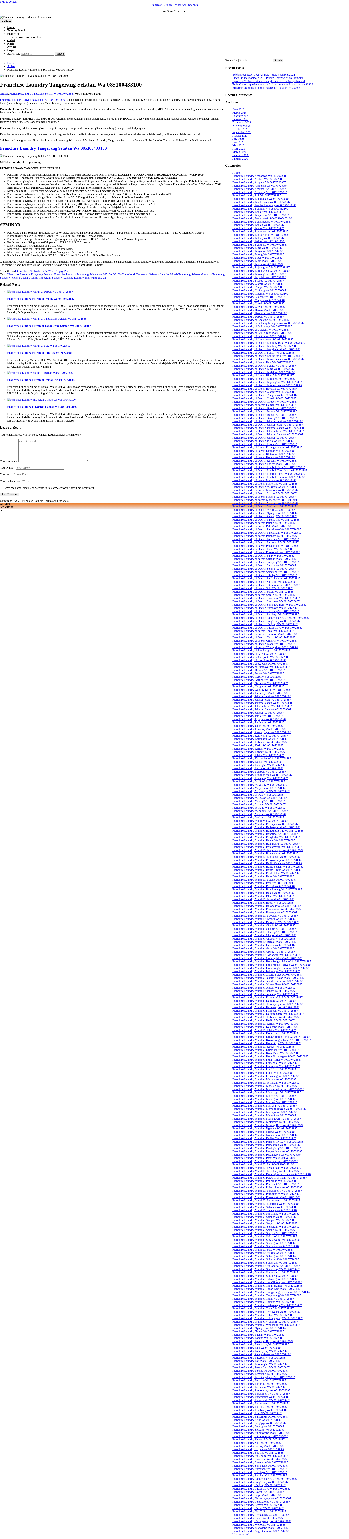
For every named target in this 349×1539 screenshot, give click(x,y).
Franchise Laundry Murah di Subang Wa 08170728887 (264, 1256)
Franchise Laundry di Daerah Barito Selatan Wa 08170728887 (268, 359)
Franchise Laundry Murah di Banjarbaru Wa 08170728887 (266, 843)
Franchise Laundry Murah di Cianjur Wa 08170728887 (264, 928)
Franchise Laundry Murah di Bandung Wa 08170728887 (265, 833)
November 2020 (241, 125)
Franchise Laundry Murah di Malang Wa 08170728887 (264, 1099)
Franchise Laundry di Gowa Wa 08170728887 (259, 653)
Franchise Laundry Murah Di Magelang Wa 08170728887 (266, 1082)
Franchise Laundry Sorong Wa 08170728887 (258, 1446)
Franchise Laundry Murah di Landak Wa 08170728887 (264, 1069)
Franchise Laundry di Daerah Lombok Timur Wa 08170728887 (269, 473)
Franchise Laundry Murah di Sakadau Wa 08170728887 (264, 1207)
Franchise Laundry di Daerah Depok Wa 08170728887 (264, 408)
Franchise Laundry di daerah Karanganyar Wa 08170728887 (267, 447)
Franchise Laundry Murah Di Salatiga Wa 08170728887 (264, 1210)
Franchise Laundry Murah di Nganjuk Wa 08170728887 (264, 1128)
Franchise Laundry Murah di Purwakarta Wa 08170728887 (266, 1197)
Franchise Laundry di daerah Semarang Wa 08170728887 (265, 571)
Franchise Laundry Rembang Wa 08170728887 (259, 1410)
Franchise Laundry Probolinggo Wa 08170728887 (261, 1390)
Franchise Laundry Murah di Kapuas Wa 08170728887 (264, 1000)
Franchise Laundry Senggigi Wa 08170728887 (259, 1423)
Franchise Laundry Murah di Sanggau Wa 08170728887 (264, 1223)
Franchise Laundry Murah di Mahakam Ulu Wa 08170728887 (268, 1089)
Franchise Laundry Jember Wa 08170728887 (258, 722)
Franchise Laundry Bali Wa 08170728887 (256, 195)
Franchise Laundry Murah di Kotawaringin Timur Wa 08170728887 (271, 1040)
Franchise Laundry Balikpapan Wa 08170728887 (260, 198)
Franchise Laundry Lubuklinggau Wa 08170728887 (262, 774)
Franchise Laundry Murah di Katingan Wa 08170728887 (265, 1010)
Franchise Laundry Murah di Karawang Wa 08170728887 (265, 1007)
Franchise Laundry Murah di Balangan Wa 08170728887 (265, 824)
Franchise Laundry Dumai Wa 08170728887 (258, 673)
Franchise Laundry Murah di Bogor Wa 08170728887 (263, 902)
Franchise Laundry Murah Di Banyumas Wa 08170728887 (266, 856)
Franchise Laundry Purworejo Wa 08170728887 (260, 1403)
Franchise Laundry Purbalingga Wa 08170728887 (261, 1393)
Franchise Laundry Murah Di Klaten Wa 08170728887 (264, 1030)
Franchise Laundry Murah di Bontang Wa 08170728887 (264, 912)
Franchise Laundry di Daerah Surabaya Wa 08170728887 (265, 614)
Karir (10, 43)
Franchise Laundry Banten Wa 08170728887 (258, 224)
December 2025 (241, 122)
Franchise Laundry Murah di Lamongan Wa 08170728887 (266, 1066)
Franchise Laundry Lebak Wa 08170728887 (257, 768)
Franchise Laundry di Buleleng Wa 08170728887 (260, 329)
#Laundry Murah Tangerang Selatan (179, 274)
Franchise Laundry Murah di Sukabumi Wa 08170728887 (265, 1259)
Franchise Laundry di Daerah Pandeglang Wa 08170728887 (267, 532)
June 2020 (238, 142)
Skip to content (8, 1)
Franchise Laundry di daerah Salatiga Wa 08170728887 (264, 558)
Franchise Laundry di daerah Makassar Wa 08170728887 (265, 490)
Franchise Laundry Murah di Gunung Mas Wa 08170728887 (267, 958)
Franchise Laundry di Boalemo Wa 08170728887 (260, 319)
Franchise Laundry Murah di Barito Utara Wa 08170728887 (267, 873)
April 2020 (238, 148)
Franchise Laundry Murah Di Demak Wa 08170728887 (264, 941)
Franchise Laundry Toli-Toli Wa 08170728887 (259, 1511)
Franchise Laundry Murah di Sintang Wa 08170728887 (264, 1243)
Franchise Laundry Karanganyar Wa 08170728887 (261, 732)
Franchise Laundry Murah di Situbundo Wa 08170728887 (265, 1246)
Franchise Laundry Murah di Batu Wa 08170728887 (39, 352)
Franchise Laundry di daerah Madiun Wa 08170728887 (264, 480)
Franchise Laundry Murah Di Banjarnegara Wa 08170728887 (267, 850)
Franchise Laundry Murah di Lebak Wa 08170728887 (263, 1072)
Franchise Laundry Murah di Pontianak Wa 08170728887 (265, 1184)
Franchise (13, 33)
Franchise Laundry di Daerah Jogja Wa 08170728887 (263, 440)
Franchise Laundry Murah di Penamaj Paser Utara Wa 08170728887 (271, 1174)
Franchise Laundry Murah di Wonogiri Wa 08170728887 (265, 1321)
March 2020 (239, 151)
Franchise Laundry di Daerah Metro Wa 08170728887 (263, 509)
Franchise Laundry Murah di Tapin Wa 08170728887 (263, 1298)
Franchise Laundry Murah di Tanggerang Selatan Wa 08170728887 (49, 325)
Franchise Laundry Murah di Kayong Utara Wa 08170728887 (268, 1013)
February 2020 (240, 155)
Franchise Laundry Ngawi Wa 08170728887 (258, 1331)
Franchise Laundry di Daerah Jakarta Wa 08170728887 (264, 437)
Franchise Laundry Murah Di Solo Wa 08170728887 (262, 1249)
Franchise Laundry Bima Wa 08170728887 (257, 247)
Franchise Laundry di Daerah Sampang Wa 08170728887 (265, 562)
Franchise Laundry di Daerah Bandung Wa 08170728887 (265, 346)
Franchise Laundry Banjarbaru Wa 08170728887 (260, 215)
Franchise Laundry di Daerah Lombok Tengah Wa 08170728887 (269, 470)
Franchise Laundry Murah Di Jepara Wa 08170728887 (263, 990)
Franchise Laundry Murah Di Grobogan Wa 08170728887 (266, 954)
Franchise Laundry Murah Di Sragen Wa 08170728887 (264, 1252)
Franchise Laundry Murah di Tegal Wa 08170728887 (263, 1308)
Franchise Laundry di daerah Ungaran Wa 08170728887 (264, 640)
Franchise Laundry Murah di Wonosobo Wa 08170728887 (266, 1324)
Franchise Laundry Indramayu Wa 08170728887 (260, 693)
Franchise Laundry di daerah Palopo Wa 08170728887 (263, 522)
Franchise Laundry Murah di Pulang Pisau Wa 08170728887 (267, 1187)
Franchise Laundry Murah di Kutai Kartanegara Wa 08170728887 (270, 1056)
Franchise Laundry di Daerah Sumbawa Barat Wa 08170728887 (269, 604)
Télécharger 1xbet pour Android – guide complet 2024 (263, 74)
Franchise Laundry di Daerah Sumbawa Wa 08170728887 (266, 607)
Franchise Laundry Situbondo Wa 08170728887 (260, 1436)
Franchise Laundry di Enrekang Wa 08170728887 (261, 650)
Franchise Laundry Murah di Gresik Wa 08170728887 (263, 951)
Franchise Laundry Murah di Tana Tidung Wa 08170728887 (267, 1282)
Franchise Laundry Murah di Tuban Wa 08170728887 (263, 1315)
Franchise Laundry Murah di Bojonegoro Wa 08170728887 (266, 905)
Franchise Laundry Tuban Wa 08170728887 (257, 1518)
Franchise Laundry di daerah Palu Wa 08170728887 (262, 526)
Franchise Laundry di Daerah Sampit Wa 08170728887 (264, 565)
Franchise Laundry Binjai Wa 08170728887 (257, 251)
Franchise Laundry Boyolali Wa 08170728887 (259, 277)
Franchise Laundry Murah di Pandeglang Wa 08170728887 (266, 1148)
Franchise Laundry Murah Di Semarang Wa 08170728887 (266, 1226)
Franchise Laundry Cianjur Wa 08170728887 (258, 287)
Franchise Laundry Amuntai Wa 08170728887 (259, 188)
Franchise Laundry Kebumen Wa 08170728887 (259, 742)
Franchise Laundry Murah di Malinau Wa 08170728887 (264, 1102)
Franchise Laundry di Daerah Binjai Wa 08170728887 (263, 372)
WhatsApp (54, 271)
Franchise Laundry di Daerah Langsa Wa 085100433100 (42, 406)
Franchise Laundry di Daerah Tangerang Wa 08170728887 (266, 621)
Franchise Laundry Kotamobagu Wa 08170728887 (261, 758)
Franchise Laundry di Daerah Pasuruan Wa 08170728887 (265, 542)
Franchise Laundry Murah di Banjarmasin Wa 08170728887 (267, 846)
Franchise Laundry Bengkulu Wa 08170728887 (259, 244)
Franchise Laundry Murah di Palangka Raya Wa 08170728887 (268, 1141)
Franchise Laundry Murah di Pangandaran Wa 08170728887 (267, 1151)
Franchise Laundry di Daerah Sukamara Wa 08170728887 (266, 601)
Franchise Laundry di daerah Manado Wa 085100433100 (265, 499)
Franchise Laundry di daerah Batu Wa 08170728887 (262, 362)
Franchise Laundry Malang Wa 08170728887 (258, 801)
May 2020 (238, 145)
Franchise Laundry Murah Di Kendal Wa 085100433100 (265, 1023)
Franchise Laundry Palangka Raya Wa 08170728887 (262, 1341)
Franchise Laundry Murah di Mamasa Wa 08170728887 (264, 1105)
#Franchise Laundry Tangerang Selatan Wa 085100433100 (87, 274)
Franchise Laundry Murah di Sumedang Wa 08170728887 (266, 1269)
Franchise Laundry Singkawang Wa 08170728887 (261, 1432)
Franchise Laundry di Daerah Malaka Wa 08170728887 (264, 493)
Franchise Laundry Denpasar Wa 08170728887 (259, 313)
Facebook (24, 271)
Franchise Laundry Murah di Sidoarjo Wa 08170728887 (264, 1236)
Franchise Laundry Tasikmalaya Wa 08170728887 (261, 1488)
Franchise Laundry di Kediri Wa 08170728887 (259, 660)
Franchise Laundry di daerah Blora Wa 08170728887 (263, 375)
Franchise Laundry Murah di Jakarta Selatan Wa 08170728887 (268, 977)
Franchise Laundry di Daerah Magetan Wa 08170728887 (265, 486)
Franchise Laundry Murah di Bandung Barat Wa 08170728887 (268, 830)
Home (11, 27)
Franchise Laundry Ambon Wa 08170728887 (258, 179)
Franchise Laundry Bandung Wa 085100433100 (260, 208)
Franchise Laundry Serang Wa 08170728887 (258, 1426)
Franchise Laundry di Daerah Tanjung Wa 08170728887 (265, 624)
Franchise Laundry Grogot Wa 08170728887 (258, 686)
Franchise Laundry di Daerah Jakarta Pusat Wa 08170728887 (267, 424)
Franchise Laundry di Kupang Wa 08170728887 (260, 663)
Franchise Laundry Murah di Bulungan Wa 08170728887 (265, 922)
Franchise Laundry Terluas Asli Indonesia (174, 4)
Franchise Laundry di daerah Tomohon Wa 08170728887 (265, 634)
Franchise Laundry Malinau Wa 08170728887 (259, 804)
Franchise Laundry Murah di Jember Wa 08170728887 (264, 987)
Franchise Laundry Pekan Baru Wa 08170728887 (261, 1367)
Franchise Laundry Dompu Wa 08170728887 (258, 670)
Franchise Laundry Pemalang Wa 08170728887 (259, 1373)
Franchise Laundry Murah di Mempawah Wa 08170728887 (266, 1118)
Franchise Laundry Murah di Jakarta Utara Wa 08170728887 (267, 984)
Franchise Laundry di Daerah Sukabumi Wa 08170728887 (266, 598)
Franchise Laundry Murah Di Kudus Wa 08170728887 (264, 1046)
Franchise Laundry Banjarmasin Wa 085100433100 (262, 218)
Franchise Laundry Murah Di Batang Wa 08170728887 (264, 879)
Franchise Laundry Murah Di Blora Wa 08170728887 (263, 899)
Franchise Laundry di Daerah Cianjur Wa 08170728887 (264, 391)
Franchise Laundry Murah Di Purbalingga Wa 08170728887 (267, 1190)
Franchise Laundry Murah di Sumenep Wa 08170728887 (265, 1272)
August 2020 (239, 135)
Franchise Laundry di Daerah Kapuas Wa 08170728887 (264, 444)
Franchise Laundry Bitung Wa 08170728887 (258, 254)
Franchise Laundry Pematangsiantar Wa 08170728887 (263, 1377)
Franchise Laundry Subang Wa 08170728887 (258, 1452)
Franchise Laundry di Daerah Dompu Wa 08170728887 (264, 411)
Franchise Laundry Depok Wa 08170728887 (258, 316)
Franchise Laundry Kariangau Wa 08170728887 (260, 738)
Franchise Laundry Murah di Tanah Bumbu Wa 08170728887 (268, 1285)
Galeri (11, 40)
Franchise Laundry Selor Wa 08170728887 (257, 1419)
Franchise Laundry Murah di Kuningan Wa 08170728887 (265, 1049)
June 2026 (238, 109)
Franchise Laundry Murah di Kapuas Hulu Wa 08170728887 (267, 997)
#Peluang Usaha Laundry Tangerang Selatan (34, 277)
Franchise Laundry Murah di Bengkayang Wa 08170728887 (267, 889)
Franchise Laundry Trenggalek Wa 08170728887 (260, 1514)
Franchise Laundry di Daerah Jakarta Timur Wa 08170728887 (268, 431)
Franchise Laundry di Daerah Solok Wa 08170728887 (263, 591)
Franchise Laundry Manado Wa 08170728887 (259, 807)
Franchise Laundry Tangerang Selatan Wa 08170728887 (41, 93)
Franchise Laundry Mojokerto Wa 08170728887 (260, 820)
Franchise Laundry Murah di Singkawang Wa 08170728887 (267, 1239)
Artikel (11, 46)
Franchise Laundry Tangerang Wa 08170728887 (260, 1482)
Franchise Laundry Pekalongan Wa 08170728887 (261, 1364)
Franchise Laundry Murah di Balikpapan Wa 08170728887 (266, 827)
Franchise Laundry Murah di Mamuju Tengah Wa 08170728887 (269, 1108)
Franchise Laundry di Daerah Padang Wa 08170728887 (264, 516)
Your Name (7, 467)
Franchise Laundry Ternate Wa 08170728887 (258, 1504)
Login (11, 50)
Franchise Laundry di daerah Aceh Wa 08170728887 (262, 339)
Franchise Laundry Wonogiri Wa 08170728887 (259, 1524)
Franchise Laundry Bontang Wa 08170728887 (259, 274)
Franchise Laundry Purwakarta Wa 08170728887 (260, 1396)
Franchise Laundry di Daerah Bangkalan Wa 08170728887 (266, 349)
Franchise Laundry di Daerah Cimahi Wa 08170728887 (264, 398)
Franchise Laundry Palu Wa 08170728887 (256, 1347)
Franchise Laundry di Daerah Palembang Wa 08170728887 (266, 519)
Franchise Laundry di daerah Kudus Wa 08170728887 (263, 457)
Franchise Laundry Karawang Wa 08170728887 (260, 735)
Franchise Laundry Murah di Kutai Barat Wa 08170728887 (266, 1053)
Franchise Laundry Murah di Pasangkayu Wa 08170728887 (266, 1154)
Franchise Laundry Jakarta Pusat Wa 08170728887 (261, 699)
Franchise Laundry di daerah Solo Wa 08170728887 (262, 588)
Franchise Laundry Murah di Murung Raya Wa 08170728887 (267, 1125)
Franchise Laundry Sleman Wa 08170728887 (258, 1439)
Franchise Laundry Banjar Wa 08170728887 (258, 211)
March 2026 (239, 112)
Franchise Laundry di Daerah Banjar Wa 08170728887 (264, 352)
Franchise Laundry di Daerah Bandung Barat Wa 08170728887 (269, 342)
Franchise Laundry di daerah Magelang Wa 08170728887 (265, 483)
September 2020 (241, 132)
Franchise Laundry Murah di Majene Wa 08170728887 (264, 1095)
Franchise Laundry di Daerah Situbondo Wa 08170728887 (266, 585)
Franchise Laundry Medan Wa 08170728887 (258, 817)
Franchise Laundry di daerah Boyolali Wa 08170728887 (264, 388)
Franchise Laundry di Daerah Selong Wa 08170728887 (264, 568)
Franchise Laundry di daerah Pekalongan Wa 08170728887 (266, 545)
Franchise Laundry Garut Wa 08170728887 (257, 676)
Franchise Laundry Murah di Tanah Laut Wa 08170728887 (266, 1288)
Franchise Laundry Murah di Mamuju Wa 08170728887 (264, 1112)
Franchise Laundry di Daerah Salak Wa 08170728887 (263, 555)
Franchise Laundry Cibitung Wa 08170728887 (259, 290)
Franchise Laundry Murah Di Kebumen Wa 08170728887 (265, 1017)
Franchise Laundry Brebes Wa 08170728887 (258, 280)
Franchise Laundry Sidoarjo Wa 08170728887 (259, 1429)
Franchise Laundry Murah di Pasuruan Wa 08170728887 (265, 1161)
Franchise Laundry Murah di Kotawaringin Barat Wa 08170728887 (271, 1036)
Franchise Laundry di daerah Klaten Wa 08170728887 (263, 454)
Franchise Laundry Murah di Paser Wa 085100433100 (263, 1157)
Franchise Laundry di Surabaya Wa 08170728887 (261, 666)
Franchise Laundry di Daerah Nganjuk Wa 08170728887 (265, 513)
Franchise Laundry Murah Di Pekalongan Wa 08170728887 (267, 1167)
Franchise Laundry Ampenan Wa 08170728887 (259, 185)
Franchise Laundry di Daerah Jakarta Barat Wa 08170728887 (267, 421)
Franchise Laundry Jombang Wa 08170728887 (259, 729)
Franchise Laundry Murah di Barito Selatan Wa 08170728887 (268, 866)
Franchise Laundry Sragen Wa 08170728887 (258, 1449)
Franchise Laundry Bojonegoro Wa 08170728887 (261, 267)
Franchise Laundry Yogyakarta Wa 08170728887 (260, 1531)
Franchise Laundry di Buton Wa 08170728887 (259, 336)
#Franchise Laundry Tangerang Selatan (29, 274)
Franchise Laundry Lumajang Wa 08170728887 (260, 778)
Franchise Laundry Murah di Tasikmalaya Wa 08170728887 (267, 1305)
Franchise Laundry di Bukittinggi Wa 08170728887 (262, 326)
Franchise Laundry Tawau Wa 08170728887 (258, 1491)
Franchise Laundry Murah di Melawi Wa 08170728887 (264, 1115)
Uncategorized (240, 1534)
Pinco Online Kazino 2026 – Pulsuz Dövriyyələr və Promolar (267, 77)
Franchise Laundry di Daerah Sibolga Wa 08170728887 (264, 575)
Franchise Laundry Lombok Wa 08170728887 (259, 771)
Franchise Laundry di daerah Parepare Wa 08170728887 (264, 535)
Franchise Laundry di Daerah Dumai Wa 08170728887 (264, 414)
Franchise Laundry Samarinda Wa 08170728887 (260, 1416)
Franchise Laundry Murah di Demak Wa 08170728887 (41, 379)
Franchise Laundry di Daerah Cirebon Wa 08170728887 (264, 401)
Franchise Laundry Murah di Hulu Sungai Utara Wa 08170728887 (270, 968)
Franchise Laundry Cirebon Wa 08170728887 (258, 306)
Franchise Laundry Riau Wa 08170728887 (257, 1413)
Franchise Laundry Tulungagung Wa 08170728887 (261, 1521)
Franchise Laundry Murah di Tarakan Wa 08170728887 (264, 1301)
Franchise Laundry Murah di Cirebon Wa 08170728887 (264, 938)
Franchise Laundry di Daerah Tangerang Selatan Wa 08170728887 (270, 617)
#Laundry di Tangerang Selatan (139, 274)
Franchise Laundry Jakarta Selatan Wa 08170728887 (262, 702)
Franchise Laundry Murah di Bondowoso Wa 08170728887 (266, 909)
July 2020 (238, 138)
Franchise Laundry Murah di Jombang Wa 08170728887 (265, 994)
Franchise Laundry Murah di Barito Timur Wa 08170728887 (267, 869)
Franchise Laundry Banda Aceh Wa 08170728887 (261, 202)
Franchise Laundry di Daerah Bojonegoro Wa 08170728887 (267, 382)
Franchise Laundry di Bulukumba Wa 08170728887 (262, 332)
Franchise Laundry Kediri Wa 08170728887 (257, 745)
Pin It (66, 271)
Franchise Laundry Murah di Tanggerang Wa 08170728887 (266, 1295)
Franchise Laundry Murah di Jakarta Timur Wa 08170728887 (267, 981)
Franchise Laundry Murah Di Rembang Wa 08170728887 (265, 1203)
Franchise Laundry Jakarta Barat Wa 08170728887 (261, 696)
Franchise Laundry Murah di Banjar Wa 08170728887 (263, 840)
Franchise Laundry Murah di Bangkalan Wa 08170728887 (266, 837)
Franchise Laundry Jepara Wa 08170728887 (257, 725)
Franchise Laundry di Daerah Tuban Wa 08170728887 (263, 637)
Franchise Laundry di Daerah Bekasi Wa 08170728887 (264, 365)
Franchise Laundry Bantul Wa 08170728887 (258, 228)
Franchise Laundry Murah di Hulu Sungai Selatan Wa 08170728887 (271, 961)
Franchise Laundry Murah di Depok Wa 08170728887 (40, 298)
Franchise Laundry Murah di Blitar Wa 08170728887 (263, 896)
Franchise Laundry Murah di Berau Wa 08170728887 (263, 892)
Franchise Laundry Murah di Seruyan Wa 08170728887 (264, 1233)
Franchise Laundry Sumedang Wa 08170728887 (260, 1465)
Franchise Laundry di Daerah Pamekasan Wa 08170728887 (266, 529)
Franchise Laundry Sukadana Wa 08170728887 (259, 1459)
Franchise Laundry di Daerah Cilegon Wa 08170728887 (264, 395)
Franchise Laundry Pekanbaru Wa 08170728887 (260, 1370)
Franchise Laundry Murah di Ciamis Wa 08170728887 (263, 925)
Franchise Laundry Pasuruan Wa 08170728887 (259, 1357)
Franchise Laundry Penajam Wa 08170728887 (259, 1380)
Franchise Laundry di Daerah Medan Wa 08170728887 (264, 506)
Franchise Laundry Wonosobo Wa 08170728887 (260, 1527)
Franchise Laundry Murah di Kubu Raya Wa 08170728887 (266, 1043)
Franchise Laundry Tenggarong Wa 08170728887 (261, 1501)
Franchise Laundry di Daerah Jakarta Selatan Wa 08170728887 (268, 427)
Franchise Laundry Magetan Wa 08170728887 (259, 788)
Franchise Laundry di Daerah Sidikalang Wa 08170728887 (266, 578)
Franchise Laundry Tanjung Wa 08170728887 (259, 1485)
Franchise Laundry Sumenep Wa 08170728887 (259, 1468)
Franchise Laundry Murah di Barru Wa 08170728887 (263, 876)
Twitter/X (39, 271)
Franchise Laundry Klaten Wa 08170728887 (258, 755)
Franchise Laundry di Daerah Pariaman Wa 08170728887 (265, 539)
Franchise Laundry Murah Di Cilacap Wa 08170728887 (264, 932)
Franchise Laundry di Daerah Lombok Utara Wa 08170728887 (268, 477)
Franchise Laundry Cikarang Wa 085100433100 (260, 293)
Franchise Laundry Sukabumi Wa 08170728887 (260, 1455)
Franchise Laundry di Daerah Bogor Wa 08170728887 (263, 378)
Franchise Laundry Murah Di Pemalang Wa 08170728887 (265, 1171)
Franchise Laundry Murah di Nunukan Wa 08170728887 (265, 1135)
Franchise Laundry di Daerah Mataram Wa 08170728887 (265, 503)
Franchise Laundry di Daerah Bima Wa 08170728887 (263, 368)
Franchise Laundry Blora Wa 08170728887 (257, 260)
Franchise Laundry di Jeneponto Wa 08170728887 (261, 657)
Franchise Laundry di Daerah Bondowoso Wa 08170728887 (267, 385)
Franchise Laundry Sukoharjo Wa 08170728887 (260, 1462)
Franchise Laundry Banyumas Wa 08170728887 (260, 231)
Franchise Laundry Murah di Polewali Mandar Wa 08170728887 (269, 1177)
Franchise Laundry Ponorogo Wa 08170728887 (259, 1383)
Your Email (7, 474)
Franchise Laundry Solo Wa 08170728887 (256, 1442)
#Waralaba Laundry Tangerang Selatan (83, 277)
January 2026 (240, 119)
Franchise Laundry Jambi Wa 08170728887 (257, 715)
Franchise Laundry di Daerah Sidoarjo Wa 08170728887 (265, 581)
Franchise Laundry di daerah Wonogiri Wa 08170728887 (265, 647)
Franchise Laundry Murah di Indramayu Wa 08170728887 (266, 971)
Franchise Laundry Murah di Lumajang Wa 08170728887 (265, 1076)
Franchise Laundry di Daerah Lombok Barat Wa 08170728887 (268, 467)
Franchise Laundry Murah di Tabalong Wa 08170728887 (265, 1279)
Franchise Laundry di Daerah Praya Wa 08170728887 (263, 549)
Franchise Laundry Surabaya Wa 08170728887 (259, 1472)
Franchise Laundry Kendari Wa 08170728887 (258, 751)
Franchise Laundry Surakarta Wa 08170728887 (259, 1475)
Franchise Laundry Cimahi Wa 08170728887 (258, 303)
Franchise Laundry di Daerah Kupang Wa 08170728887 (264, 460)
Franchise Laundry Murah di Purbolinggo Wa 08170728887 (267, 1193)
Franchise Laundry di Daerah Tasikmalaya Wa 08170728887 (267, 627)
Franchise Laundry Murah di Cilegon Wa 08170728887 (264, 935)
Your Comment (9, 461)
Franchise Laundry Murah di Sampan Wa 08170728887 (264, 1220)
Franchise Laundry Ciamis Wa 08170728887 (258, 283)
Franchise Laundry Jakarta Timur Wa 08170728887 (262, 706)
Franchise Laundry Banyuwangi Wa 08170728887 (261, 234)
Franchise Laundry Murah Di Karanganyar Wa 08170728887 (267, 1004)
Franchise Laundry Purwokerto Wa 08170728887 (261, 1400)
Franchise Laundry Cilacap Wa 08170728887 (258, 296)
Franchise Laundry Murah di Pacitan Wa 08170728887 (264, 1138)
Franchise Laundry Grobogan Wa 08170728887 (260, 683)
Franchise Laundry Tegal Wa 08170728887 (257, 1495)
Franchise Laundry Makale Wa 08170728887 (258, 794)
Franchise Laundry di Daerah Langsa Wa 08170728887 (264, 463)
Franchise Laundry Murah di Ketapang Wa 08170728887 (265, 1026)
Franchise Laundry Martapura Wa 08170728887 (260, 810)
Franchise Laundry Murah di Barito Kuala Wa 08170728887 (267, 863)
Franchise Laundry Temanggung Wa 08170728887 (261, 1498)
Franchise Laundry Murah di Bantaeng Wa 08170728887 (265, 853)
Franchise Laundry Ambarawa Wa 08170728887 (260, 175)
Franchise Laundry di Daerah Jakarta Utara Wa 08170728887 (267, 434)
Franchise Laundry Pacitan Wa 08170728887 (258, 1334)
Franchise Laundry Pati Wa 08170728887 (256, 1360)
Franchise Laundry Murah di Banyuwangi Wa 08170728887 (267, 860)
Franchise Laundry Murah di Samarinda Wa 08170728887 (266, 1213)
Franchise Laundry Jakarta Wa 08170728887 (258, 712)
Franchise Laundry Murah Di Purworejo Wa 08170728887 (266, 1200)
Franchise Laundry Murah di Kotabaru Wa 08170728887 (265, 1033)
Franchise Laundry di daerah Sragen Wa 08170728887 (263, 594)
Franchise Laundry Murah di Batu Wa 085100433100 (263, 882)
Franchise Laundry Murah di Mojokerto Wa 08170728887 (265, 1121)
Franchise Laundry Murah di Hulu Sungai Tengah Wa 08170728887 (271, 964)
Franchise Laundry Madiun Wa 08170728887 (258, 781)
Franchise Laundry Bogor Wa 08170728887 (257, 264)
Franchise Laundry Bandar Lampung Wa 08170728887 (264, 205)
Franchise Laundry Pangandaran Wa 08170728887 (261, 1354)
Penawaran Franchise (28, 37)
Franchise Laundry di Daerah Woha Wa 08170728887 (263, 643)
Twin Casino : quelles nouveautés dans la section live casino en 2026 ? (272, 84)
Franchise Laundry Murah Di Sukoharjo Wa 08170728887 (266, 1265)
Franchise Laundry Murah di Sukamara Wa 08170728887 (265, 1262)
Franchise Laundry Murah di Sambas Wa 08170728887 (264, 1216)
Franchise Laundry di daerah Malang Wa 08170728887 (264, 496)
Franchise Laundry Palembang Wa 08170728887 (260, 1344)
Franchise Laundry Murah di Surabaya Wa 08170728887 (265, 1275)
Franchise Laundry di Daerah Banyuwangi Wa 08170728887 (267, 355)
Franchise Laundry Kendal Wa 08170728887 (258, 748)
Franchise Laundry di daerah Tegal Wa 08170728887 (263, 630)
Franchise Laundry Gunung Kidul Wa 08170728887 (262, 689)
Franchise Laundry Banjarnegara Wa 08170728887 (261, 221)
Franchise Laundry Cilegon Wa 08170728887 (258, 300)
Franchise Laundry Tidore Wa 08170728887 (258, 1508)
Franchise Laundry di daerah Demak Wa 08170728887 (264, 404)
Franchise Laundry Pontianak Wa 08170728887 (260, 1387)
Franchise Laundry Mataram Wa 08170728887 (259, 814)
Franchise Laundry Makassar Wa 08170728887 (259, 797)
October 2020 (240, 129)
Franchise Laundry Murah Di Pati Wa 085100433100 (263, 1164)
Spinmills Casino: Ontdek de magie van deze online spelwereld (268, 81)
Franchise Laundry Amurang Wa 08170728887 (259, 192)
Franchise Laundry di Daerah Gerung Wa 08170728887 (264, 418)
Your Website (7, 481)
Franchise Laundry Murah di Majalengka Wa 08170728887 (266, 1092)
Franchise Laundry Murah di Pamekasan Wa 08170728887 (266, 1144)
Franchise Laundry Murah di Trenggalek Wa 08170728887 (266, 1311)
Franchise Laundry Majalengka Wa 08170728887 (261, 791)
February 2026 (240, 115)
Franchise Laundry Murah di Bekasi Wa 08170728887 (263, 886)
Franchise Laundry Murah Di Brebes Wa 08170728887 (264, 918)
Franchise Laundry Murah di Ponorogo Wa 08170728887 (265, 1180)
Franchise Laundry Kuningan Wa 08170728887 (260, 765)
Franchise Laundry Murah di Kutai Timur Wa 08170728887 (266, 1059)
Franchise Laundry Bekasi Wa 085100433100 (258, 241)
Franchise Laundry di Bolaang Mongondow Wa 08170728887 (268, 323)
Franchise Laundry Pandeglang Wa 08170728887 (261, 1351)
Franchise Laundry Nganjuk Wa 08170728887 (259, 1328)
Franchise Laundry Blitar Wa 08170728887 (257, 257)
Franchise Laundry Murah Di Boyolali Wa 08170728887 (265, 915)
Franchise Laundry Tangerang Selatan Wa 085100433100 (33, 99)
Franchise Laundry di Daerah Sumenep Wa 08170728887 (265, 611)
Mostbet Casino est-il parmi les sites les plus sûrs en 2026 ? (266, 87)
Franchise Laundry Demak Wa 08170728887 (258, 310)
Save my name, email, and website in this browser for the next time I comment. (49, 487)
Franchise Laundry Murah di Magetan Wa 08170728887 (264, 1085)
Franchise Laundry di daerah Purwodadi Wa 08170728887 (266, 552)
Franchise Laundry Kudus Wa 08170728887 (258, 761)
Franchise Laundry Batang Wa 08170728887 (258, 238)
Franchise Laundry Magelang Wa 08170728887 (260, 784)
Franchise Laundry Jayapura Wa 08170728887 (259, 719)
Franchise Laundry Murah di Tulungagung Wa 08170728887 (267, 1318)
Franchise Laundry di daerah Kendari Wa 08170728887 (264, 450)
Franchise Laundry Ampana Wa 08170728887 (259, 182)
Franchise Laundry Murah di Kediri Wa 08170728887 (263, 1020)
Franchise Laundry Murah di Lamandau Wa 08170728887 (266, 1062)
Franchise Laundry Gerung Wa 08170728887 (258, 679)
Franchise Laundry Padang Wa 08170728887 (258, 1337)
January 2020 (240, 158)
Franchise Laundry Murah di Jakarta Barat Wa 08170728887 (267, 974)
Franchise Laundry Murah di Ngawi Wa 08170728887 (263, 1131)
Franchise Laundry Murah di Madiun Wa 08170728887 (264, 1079)
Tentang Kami (16, 30)
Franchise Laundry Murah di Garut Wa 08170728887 (263, 948)
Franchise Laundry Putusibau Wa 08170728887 (259, 1406)
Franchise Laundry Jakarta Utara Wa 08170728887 (261, 709)
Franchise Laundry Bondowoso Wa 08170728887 (261, 270)
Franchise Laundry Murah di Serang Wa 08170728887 (263, 1229)
